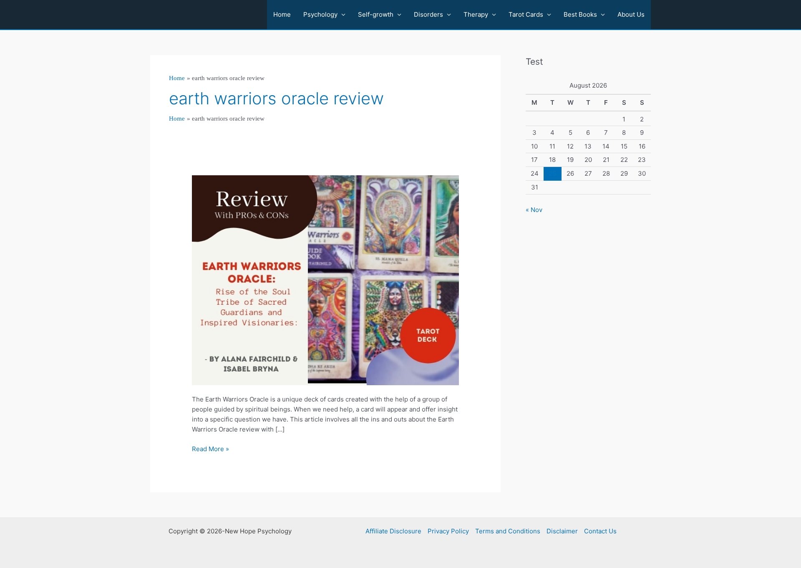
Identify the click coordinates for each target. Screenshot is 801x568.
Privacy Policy (448, 531)
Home (282, 14)
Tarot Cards (526, 14)
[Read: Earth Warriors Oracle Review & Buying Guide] (325, 280)
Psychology (320, 14)
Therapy (475, 14)
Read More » (210, 449)
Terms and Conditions (507, 531)
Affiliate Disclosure (393, 531)
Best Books (580, 14)
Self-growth (375, 14)
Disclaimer (562, 531)
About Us (631, 14)
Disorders (428, 14)
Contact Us (600, 531)
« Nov (534, 210)
